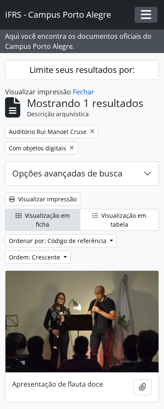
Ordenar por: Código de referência (58, 241)
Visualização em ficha (46, 219)
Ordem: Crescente (35, 257)
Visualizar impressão (46, 199)
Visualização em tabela (123, 219)
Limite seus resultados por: (82, 69)
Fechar (83, 91)
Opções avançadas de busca (67, 173)
